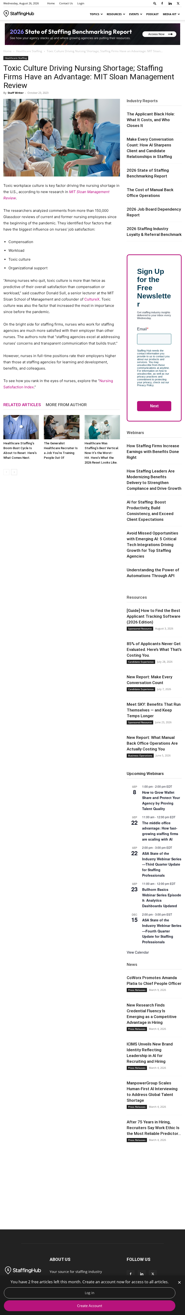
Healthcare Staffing (29, 51)
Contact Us (66, 3)
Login (80, 3)
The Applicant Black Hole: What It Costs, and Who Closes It (151, 120)
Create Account (89, 1305)
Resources (114, 14)
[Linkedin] (170, 3)
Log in (89, 1292)
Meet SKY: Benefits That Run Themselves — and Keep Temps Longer (154, 710)
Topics (94, 14)
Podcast (152, 14)
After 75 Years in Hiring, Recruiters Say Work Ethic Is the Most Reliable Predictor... (154, 1128)
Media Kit (169, 14)
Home (51, 3)
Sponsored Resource (140, 628)
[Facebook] (162, 3)
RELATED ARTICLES (22, 404)
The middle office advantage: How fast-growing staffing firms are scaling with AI (160, 831)
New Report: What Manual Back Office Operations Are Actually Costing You (152, 743)
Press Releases (136, 990)
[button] (155, 3)
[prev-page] (6, 472)
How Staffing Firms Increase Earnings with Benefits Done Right (153, 451)
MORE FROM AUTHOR (66, 404)
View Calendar (138, 952)
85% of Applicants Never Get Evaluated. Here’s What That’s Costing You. (154, 649)
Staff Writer (16, 92)
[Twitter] (178, 3)
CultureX (91, 299)
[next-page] (14, 472)
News (132, 964)
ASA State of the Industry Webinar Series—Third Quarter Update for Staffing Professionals (161, 864)
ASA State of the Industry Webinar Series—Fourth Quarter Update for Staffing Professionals (161, 931)
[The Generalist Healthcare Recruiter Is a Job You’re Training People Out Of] (61, 427)
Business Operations (140, 755)
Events (134, 14)
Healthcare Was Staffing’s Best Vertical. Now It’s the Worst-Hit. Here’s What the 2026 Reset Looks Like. (102, 452)
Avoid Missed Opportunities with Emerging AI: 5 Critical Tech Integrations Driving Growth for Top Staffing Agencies (152, 545)
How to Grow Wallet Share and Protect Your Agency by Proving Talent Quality (161, 800)
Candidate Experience (141, 661)
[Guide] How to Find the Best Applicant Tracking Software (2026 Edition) (153, 616)
